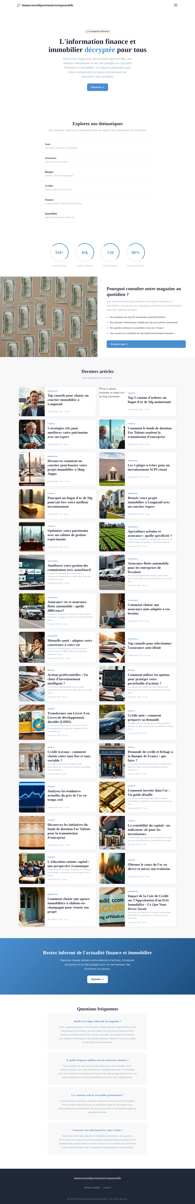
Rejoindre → (97, 979)
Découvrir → (97, 87)
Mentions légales (92, 1187)
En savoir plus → (119, 344)
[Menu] (176, 5)
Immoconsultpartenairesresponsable (44, 5)
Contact (107, 1187)
